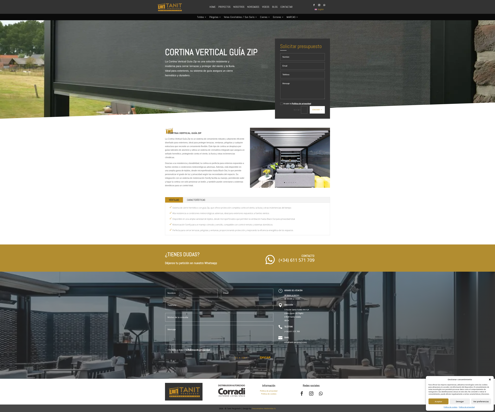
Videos (265, 7)
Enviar (316, 110)
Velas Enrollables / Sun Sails (239, 17)
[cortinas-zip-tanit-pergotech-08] (290, 187)
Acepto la (297, 103)
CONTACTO (308, 256)
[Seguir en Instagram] (319, 5)
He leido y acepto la (189, 349)
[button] (490, 379)
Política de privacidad (467, 407)
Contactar (286, 7)
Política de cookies (450, 407)
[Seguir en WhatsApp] (324, 5)
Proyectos (224, 7)
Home (212, 7)
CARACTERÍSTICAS (196, 200)
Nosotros (238, 7)
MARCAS (291, 17)
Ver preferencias (481, 401)
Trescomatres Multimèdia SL (264, 408)
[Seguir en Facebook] (314, 5)
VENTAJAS (174, 200)
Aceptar (438, 401)
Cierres (263, 17)
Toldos (200, 17)
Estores (277, 17)
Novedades (253, 7)
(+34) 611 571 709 (296, 260)
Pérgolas (213, 17)
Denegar (460, 401)
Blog (275, 7)
